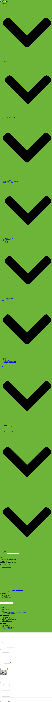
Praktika (5, 179)
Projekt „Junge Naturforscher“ (9, 427)
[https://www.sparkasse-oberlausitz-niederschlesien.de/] (8, 644)
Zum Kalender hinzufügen (6, 603)
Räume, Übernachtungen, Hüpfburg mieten (11, 181)
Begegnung (12, 612)
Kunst (20, 612)
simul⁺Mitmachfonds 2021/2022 (9, 429)
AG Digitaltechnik (7, 363)
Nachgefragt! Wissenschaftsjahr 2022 (10, 361)
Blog (3, 552)
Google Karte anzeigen (12, 619)
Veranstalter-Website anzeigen (7, 628)
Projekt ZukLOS (6, 360)
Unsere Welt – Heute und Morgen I (9, 431)
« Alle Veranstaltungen (3, 557)
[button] (27, 60)
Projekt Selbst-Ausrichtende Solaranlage (10, 364)
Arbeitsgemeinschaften (7, 180)
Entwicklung (17, 612)
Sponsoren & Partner (7, 240)
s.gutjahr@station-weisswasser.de (17, 590)
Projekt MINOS (6, 359)
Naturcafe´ (4, 566)
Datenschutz (8, 299)
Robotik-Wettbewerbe (7, 365)
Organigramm (6, 177)
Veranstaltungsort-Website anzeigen (7, 621)
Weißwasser (13, 613)
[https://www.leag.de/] (2, 645)
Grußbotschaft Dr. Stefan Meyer (11, 117)
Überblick (5, 358)
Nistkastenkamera (7, 428)
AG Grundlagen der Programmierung (10, 362)
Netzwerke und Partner (7, 239)
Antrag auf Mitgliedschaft (10, 238)
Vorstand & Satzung (7, 241)
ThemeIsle (9, 701)
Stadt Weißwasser (5, 646)
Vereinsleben (23, 612)
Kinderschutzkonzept (7, 178)
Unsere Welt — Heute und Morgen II (10, 430)
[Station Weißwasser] (3, 0)
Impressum (4, 698)
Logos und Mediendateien (10, 298)
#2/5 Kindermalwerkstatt (6, 567)
